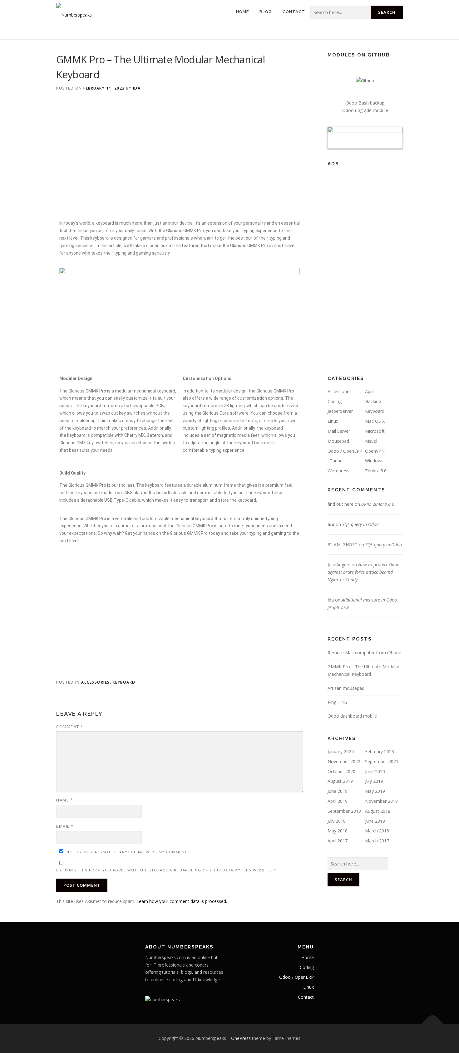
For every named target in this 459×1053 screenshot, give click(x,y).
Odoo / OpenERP (345, 451)
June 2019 (338, 791)
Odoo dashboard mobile (352, 716)
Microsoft (375, 431)
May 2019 (375, 791)
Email (65, 826)
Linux (333, 421)
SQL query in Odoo (360, 524)
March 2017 (377, 841)
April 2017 (338, 841)
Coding (335, 401)
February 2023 (379, 751)
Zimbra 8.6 (376, 471)
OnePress (241, 1038)
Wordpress (338, 471)
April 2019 (338, 801)
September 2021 (381, 761)
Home (242, 11)
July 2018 (337, 821)
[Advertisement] (179, 163)
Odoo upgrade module (365, 110)
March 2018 (377, 831)
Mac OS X (375, 421)
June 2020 (375, 771)
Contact (294, 11)
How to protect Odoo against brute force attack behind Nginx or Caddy (363, 572)
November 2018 (381, 801)
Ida (137, 88)
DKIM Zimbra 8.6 (377, 504)
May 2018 (338, 831)
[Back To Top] (433, 1024)
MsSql (371, 441)
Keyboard (124, 682)
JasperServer (340, 411)
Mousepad (338, 441)
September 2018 (344, 811)
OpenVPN (375, 451)
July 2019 (374, 781)
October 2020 (341, 771)
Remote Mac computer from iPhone (364, 653)
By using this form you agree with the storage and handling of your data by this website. (166, 870)
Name (64, 800)
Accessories (95, 682)
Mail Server (339, 431)
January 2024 (341, 751)
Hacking (373, 401)
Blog (265, 11)
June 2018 (375, 821)
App (369, 391)
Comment (69, 726)
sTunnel (335, 461)
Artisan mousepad (346, 688)
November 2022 (344, 761)
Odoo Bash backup (365, 103)
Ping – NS (337, 702)
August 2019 (340, 781)
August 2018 (377, 811)
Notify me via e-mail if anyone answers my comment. (128, 852)
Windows (374, 461)
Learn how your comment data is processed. (181, 901)
